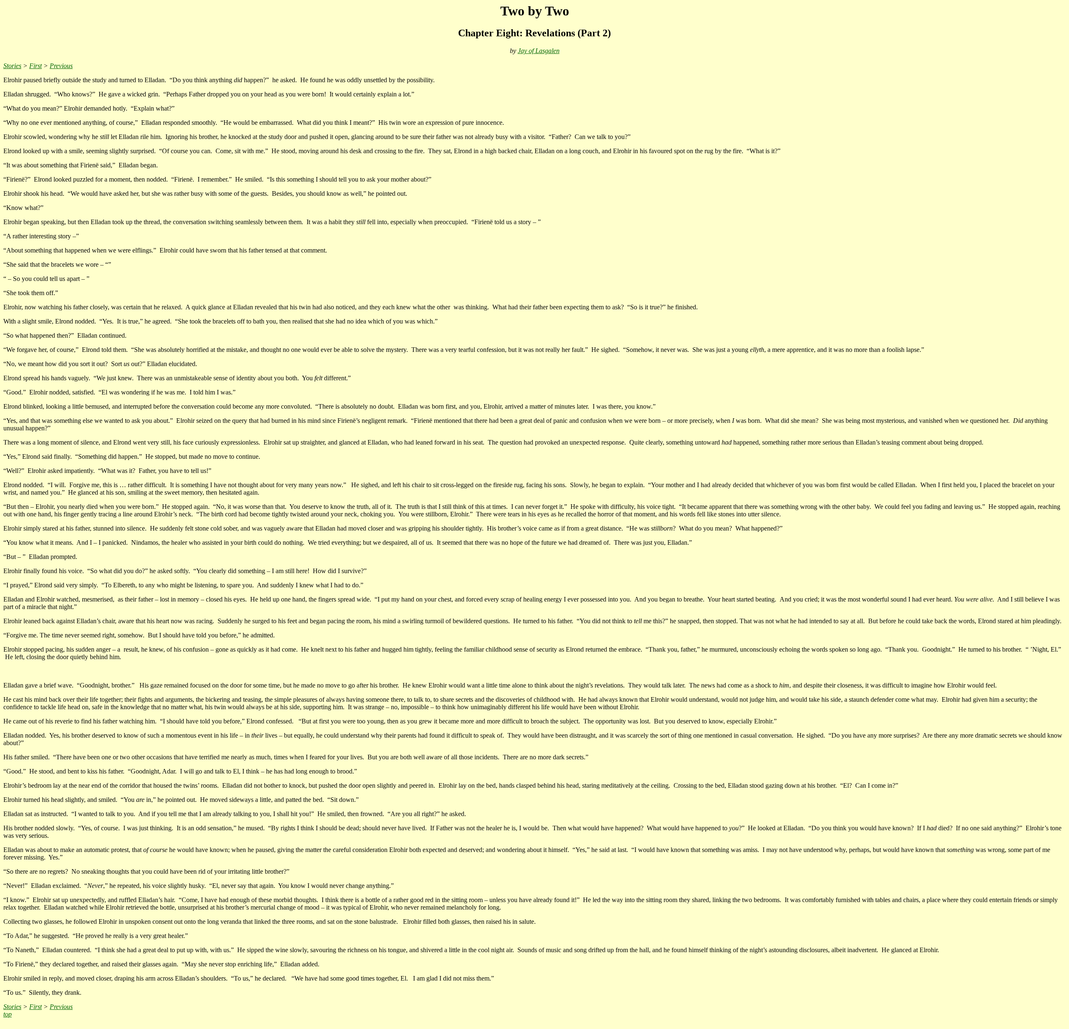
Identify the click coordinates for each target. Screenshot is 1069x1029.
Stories (12, 65)
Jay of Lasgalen (539, 50)
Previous (61, 65)
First (35, 65)
